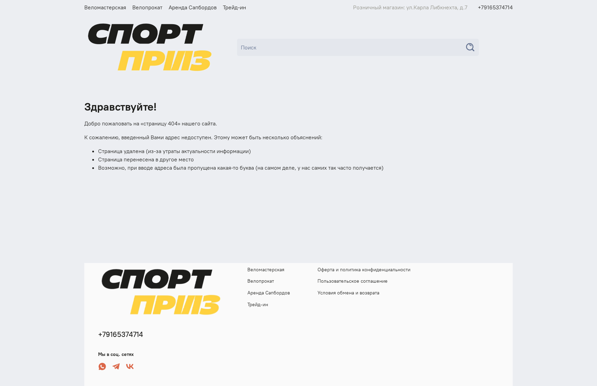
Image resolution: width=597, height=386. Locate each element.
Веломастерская (105, 7)
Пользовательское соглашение (353, 281)
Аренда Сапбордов (193, 7)
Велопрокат (147, 7)
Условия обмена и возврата (348, 293)
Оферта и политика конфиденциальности (364, 269)
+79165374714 (495, 7)
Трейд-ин (234, 7)
